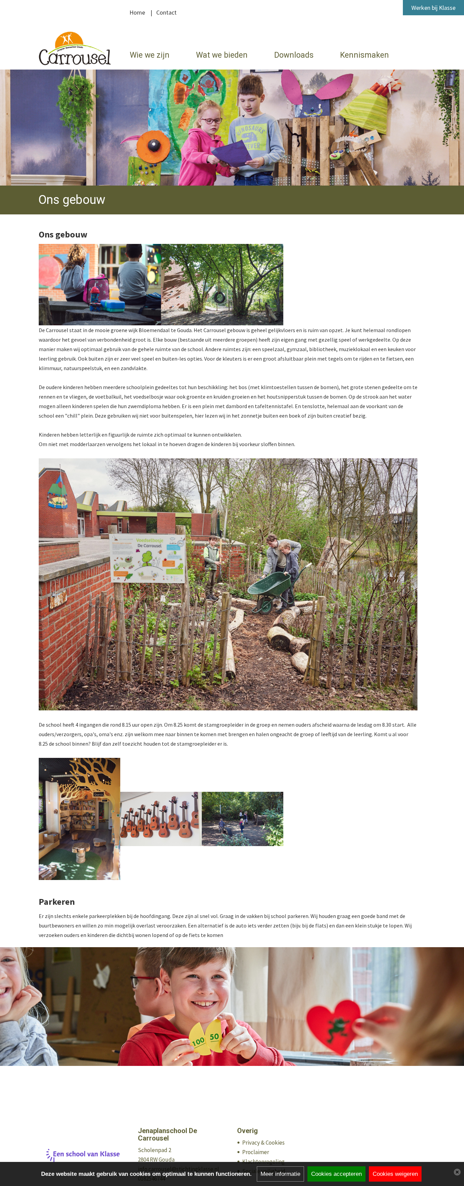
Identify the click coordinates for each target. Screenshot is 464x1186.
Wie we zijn (149, 55)
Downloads (294, 55)
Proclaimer (255, 1152)
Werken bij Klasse (433, 8)
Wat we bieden (222, 55)
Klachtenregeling (263, 1161)
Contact (166, 12)
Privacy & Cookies (263, 1142)
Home (137, 12)
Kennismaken (364, 55)
